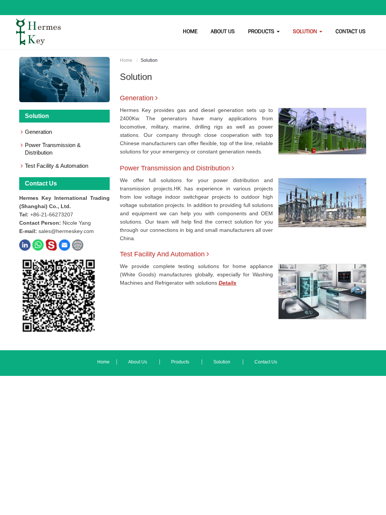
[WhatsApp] (38, 244)
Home (126, 60)
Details (227, 283)
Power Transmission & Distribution (53, 149)
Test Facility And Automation (162, 254)
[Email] (64, 244)
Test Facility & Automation (56, 165)
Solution (37, 116)
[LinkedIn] (25, 244)
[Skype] (51, 244)
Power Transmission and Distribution (175, 168)
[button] (222, 31)
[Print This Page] (77, 244)
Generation (136, 98)
